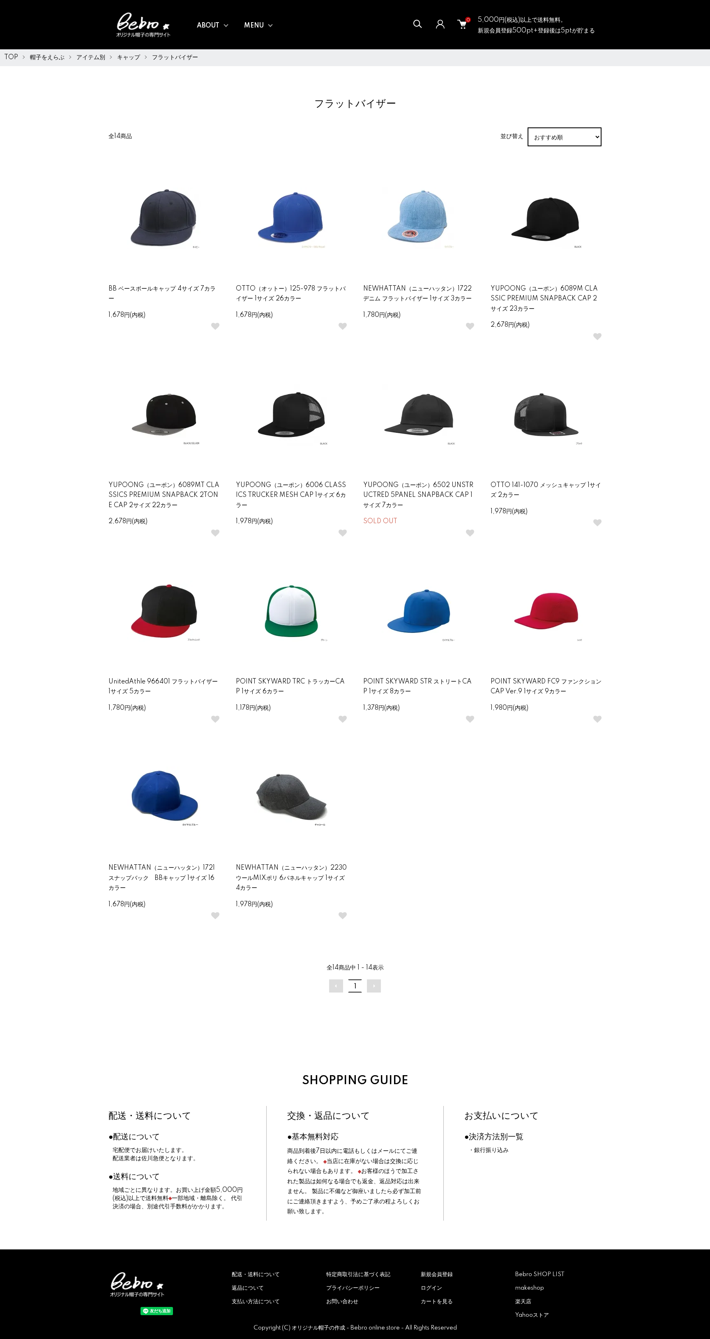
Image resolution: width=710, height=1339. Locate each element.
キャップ (128, 57)
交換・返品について (328, 1116)
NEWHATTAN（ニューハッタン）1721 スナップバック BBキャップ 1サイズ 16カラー (161, 878)
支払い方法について (256, 1301)
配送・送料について (149, 1116)
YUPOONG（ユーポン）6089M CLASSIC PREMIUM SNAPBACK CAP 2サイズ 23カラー (544, 299)
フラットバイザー (175, 57)
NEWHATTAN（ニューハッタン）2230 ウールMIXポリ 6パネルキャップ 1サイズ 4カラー (291, 878)
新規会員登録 (437, 1274)
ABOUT (208, 26)
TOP (11, 57)
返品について (248, 1288)
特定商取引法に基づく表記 (358, 1274)
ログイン (431, 1288)
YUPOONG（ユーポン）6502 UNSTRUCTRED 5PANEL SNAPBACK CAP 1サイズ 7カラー (418, 495)
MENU (254, 26)
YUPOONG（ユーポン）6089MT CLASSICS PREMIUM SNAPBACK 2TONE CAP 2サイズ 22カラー (163, 495)
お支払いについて (501, 1116)
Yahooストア (532, 1315)
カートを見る (437, 1301)
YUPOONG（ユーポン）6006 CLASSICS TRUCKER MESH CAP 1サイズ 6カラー (291, 495)
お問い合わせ (342, 1301)
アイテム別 (90, 57)
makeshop (529, 1288)
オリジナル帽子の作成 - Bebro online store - (348, 1328)
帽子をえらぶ (47, 57)
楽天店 (523, 1301)
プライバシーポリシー (353, 1288)
